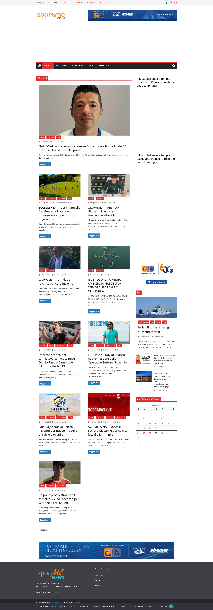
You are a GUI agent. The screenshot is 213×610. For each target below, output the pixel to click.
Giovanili (50, 137)
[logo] (51, 568)
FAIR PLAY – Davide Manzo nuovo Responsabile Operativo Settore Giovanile (107, 358)
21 (162, 428)
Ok (171, 606)
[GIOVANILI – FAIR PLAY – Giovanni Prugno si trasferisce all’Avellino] (109, 185)
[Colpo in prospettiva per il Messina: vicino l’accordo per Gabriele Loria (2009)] (59, 472)
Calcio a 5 (100, 418)
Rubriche (76, 66)
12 (150, 423)
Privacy (96, 586)
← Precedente (42, 530)
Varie (58, 137)
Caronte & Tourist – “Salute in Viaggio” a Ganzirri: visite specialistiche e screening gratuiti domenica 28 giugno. (162, 380)
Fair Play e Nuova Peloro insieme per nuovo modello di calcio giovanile (58, 430)
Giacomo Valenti (59, 350)
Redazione (97, 575)
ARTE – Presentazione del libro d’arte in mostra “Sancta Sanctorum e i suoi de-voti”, (164, 359)
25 (144, 433)
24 (138, 433)
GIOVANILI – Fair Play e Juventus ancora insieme (56, 281)
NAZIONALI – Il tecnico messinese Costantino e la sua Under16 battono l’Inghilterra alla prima (82, 148)
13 (156, 423)
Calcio (42, 137)
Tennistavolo (61, 345)
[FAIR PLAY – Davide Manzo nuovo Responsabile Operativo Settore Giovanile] (109, 332)
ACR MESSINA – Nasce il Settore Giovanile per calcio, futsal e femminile (107, 430)
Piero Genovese (109, 203)
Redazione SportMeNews (63, 203)
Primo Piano (110, 345)
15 (168, 423)
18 (144, 428)
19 (150, 428)
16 (173, 423)
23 (173, 428)
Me (57, 66)
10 (138, 423)
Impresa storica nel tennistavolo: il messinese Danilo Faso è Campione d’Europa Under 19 (57, 360)
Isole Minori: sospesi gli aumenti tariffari (154, 329)
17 (138, 428)
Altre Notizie (143, 322)
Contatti (91, 66)
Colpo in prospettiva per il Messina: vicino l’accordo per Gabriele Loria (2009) (59, 499)
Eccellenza (51, 198)
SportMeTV (104, 66)
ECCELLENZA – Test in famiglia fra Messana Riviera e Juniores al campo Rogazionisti (59, 213)
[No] (210, 606)
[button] (51, 65)
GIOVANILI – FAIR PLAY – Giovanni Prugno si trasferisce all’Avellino (105, 211)
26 (150, 433)
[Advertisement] (106, 44)
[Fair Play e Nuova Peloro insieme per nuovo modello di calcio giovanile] (59, 404)
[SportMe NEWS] (39, 66)
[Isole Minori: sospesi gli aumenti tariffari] (156, 307)
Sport (47, 66)
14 (162, 423)
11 (144, 423)
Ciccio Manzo (59, 141)
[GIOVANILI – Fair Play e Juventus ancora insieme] (59, 257)
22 (168, 428)
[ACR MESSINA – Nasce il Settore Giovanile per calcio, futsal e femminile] (109, 404)
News (65, 66)
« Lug (138, 444)
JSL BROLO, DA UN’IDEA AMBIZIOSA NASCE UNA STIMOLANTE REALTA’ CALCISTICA (104, 285)
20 (156, 428)
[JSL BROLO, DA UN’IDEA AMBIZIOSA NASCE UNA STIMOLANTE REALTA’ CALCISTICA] (109, 257)
